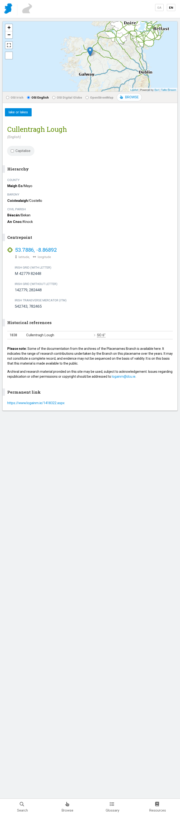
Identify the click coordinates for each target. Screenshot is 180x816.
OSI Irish (17, 97)
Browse (67, 810)
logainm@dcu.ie (123, 376)
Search (22, 810)
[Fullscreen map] (8, 45)
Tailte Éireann (168, 90)
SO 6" (101, 335)
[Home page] (8, 9)
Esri (156, 90)
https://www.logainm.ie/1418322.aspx (35, 403)
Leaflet (134, 90)
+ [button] (9, 27)
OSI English (40, 97)
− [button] (9, 35)
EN (171, 7)
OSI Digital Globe (69, 97)
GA (159, 7)
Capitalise (22, 151)
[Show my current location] (8, 55)
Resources (157, 810)
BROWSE (132, 97)
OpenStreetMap (101, 97)
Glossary (112, 810)
